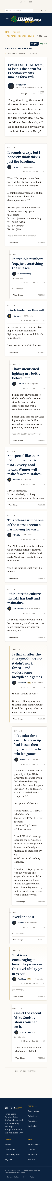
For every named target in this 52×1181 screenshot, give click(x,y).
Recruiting (32, 1121)
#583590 (41, 902)
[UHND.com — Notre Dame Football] (26, 19)
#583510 (41, 637)
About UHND (34, 1144)
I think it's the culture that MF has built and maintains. (24, 598)
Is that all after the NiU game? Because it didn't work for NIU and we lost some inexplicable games (27, 665)
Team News (33, 1111)
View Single (13, 242)
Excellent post (23, 916)
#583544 (41, 242)
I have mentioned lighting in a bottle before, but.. (26, 373)
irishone (17, 316)
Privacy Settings (13, 1177)
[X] (41, 10)
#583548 (41, 440)
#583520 (41, 719)
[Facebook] (45, 10)
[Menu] (7, 19)
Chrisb (16, 167)
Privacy (31, 1159)
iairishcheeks (19, 608)
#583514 (41, 940)
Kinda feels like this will (25, 310)
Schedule (32, 1116)
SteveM (16, 479)
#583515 (41, 578)
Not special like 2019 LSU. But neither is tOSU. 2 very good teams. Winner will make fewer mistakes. (24, 464)
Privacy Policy (29, 1177)
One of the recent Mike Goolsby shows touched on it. (27, 1020)
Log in (34, 43)
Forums (16, 32)
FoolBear (21, 84)
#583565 (41, 295)
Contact (31, 1149)
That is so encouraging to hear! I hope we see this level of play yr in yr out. (27, 964)
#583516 (41, 1058)
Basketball (32, 1126)
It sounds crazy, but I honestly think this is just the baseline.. (23, 157)
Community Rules (13, 1154)
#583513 (41, 996)
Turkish (23, 759)
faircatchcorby (24, 273)
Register (43, 43)
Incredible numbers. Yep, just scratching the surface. (28, 263)
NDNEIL (16, 535)
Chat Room (10, 1149)
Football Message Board (20, 36)
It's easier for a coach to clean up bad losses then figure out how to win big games (27, 744)
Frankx (21, 922)
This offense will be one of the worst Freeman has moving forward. (25, 524)
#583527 (41, 352)
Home (7, 32)
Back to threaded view (19, 48)
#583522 (41, 505)
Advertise (32, 1154)
